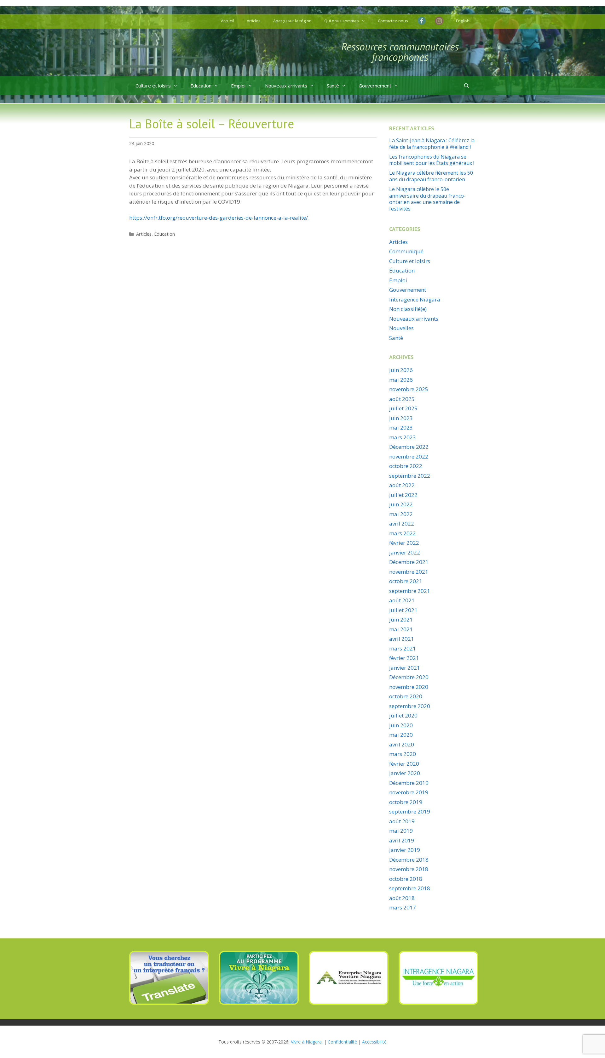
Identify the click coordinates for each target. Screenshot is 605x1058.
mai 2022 (401, 514)
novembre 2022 (408, 456)
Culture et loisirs (153, 85)
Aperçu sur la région (292, 21)
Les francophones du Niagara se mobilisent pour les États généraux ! (431, 160)
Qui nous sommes (341, 21)
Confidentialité (342, 1042)
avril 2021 (401, 638)
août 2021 (402, 600)
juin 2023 (401, 418)
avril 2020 (401, 744)
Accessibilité (374, 1042)
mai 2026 (401, 379)
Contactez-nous (393, 21)
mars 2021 (402, 648)
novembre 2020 (408, 686)
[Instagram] (439, 21)
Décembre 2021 (409, 562)
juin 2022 (401, 504)
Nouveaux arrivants (286, 85)
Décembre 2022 (409, 446)
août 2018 (402, 898)
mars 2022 (402, 533)
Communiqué (406, 251)
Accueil (227, 21)
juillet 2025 (403, 408)
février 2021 (404, 657)
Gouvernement (375, 85)
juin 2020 (401, 725)
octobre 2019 (405, 802)
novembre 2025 (408, 389)
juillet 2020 (403, 715)
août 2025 (402, 398)
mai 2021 (401, 629)
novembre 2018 (408, 869)
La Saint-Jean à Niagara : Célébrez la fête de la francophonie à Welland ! (432, 143)
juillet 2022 (403, 494)
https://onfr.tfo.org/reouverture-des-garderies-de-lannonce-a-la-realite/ (218, 217)
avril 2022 (401, 523)
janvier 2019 (404, 849)
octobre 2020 (405, 696)
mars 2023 (402, 437)
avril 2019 (401, 840)
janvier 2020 (404, 773)
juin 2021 (401, 619)
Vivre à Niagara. (307, 1042)
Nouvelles (401, 328)
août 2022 (402, 485)
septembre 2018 (409, 888)
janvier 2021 (404, 667)
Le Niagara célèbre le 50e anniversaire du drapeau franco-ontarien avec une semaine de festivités (427, 199)
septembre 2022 (409, 475)
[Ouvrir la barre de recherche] (466, 85)
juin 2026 (401, 370)
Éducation (200, 85)
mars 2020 (402, 753)
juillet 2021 (403, 610)
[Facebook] (423, 21)
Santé (333, 85)
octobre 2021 (405, 581)
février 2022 (404, 542)
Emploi (238, 85)
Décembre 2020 (409, 677)
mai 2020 (401, 734)
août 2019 (402, 821)
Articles (254, 21)
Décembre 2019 (409, 782)
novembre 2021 (408, 571)
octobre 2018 (405, 878)
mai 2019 (401, 830)
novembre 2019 (408, 792)
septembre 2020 (409, 706)
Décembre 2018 (409, 859)
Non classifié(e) (408, 308)
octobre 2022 (405, 466)
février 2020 (404, 763)
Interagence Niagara (414, 299)
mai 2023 (401, 427)
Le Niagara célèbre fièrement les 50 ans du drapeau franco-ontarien (431, 176)
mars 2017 (402, 907)
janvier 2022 (404, 552)
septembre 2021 (409, 590)
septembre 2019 (409, 811)
